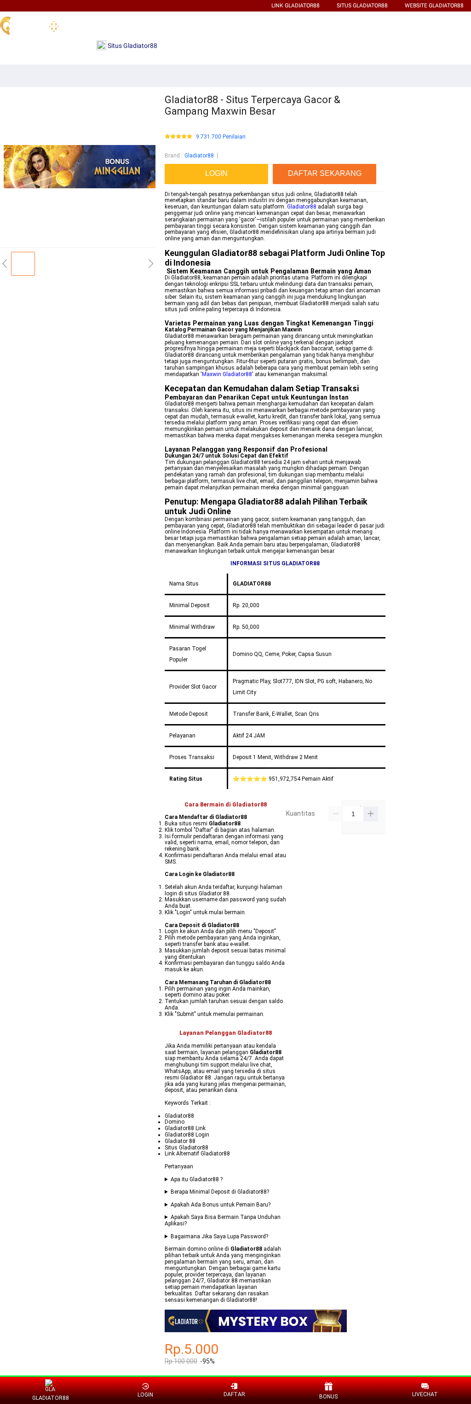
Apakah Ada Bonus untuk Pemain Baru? (220, 1205)
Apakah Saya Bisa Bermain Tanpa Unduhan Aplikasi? (223, 1220)
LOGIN (145, 1395)
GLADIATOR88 (50, 1398)
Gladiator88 (199, 155)
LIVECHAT (425, 1394)
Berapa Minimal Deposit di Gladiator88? (220, 1192)
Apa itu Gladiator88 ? (197, 1180)
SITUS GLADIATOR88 (362, 5)
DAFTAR (234, 1394)
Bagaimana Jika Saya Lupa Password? (219, 1237)
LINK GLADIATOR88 (295, 5)
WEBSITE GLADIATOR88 (434, 5)
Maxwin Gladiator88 (227, 374)
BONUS (328, 1396)
